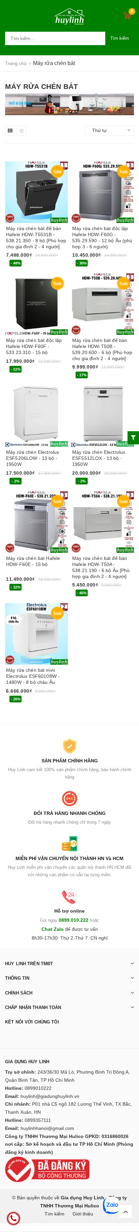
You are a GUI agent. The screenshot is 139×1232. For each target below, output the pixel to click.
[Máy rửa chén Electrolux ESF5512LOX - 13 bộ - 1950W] (102, 415)
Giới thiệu (83, 1214)
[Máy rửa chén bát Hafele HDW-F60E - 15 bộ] (36, 521)
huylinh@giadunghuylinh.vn (50, 1096)
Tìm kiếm (119, 38)
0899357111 (38, 1120)
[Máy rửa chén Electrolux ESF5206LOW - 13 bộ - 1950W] (36, 415)
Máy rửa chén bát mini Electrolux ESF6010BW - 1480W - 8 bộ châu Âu (33, 676)
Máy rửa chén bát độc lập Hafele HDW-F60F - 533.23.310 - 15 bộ (34, 346)
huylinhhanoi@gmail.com (47, 1128)
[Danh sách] (22, 130)
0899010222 (38, 1088)
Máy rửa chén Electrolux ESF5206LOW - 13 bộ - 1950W (32, 458)
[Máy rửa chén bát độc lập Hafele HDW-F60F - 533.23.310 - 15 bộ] (36, 303)
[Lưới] (10, 130)
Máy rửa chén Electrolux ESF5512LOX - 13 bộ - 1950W (98, 458)
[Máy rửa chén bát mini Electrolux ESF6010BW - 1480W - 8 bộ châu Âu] (36, 633)
